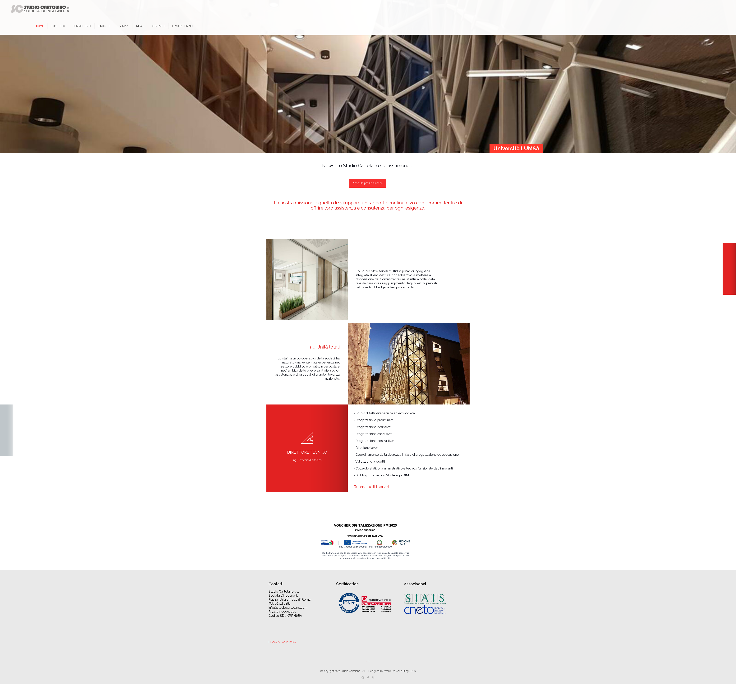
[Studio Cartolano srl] (40, 8)
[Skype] (363, 677)
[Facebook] (368, 677)
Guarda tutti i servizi (371, 486)
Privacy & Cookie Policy (282, 642)
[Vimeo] (373, 677)
